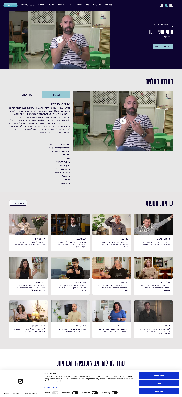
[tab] (56, 94)
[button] (79, 5)
